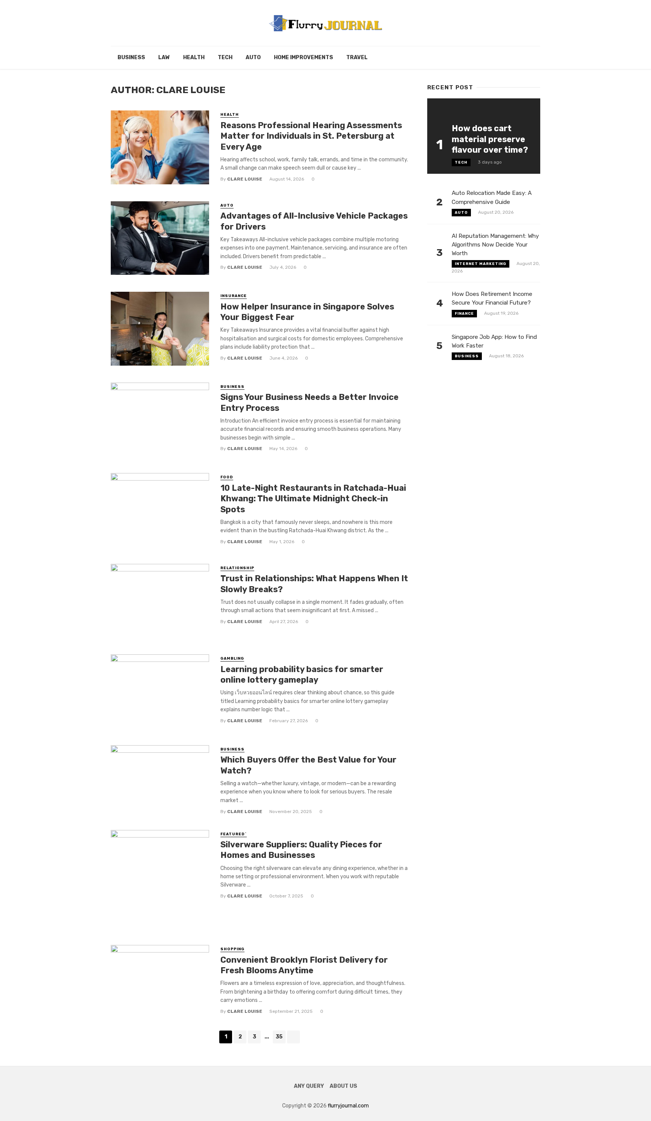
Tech (225, 57)
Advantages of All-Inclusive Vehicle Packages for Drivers (314, 221)
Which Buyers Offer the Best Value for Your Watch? (308, 765)
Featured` (233, 834)
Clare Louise (244, 179)
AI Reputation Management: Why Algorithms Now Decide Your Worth (495, 245)
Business (131, 57)
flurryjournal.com (348, 1106)
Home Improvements (303, 57)
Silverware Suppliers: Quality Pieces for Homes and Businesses (301, 850)
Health (194, 57)
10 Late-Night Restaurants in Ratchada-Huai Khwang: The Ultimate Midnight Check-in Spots (313, 498)
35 (279, 1037)
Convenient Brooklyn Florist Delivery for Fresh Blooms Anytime (304, 965)
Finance (464, 313)
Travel (357, 57)
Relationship (237, 568)
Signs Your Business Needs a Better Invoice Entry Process (309, 402)
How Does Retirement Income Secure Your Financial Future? (492, 298)
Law (164, 57)
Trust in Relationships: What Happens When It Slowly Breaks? (314, 584)
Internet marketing (480, 264)
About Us (343, 1086)
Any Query (309, 1086)
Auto (253, 57)
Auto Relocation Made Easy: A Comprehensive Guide (492, 197)
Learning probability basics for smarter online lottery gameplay (301, 675)
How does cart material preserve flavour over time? (490, 139)
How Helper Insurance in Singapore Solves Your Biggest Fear (307, 312)
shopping (232, 949)
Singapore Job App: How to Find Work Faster (494, 341)
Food (226, 477)
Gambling (232, 658)
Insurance (233, 296)
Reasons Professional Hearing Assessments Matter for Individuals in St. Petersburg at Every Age (311, 136)
